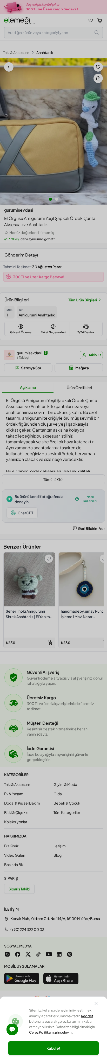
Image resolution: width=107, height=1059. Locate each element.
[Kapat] (96, 1004)
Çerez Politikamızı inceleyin (50, 1032)
